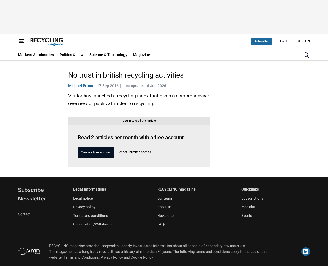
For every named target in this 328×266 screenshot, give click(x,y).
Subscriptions (252, 198)
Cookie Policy (142, 257)
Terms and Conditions (81, 257)
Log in (284, 41)
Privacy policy (84, 207)
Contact (24, 214)
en (307, 41)
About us (164, 207)
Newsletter (32, 198)
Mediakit (248, 207)
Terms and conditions (90, 215)
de (298, 41)
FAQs (161, 224)
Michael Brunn (80, 86)
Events (246, 215)
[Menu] (22, 41)
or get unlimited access (135, 152)
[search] (306, 55)
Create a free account (96, 152)
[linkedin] (305, 251)
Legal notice (83, 198)
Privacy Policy (112, 257)
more (144, 251)
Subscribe (261, 41)
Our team (164, 198)
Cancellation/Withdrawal (93, 224)
